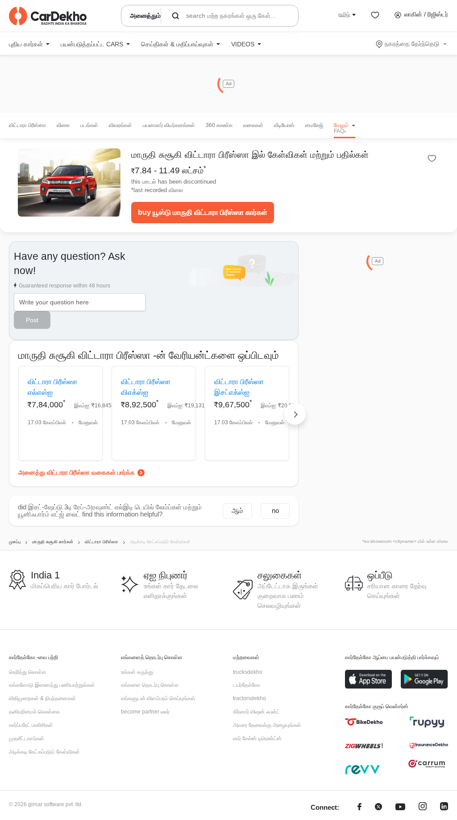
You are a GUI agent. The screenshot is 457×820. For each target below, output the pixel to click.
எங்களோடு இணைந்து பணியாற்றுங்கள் (52, 685)
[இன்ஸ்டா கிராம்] (423, 807)
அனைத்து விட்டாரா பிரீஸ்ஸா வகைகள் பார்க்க (76, 472)
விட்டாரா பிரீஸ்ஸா (27, 125)
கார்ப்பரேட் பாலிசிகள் (31, 725)
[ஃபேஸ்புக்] (359, 807)
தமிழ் (344, 14)
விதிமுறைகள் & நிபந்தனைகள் (42, 698)
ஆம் (237, 510)
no (275, 510)
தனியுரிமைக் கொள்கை (34, 712)
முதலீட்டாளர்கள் (26, 738)
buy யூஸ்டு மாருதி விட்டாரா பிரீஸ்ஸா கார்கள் (202, 212)
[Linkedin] (444, 807)
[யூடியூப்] (400, 807)
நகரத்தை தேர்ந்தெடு (412, 43)
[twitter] (378, 807)
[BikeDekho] (364, 722)
